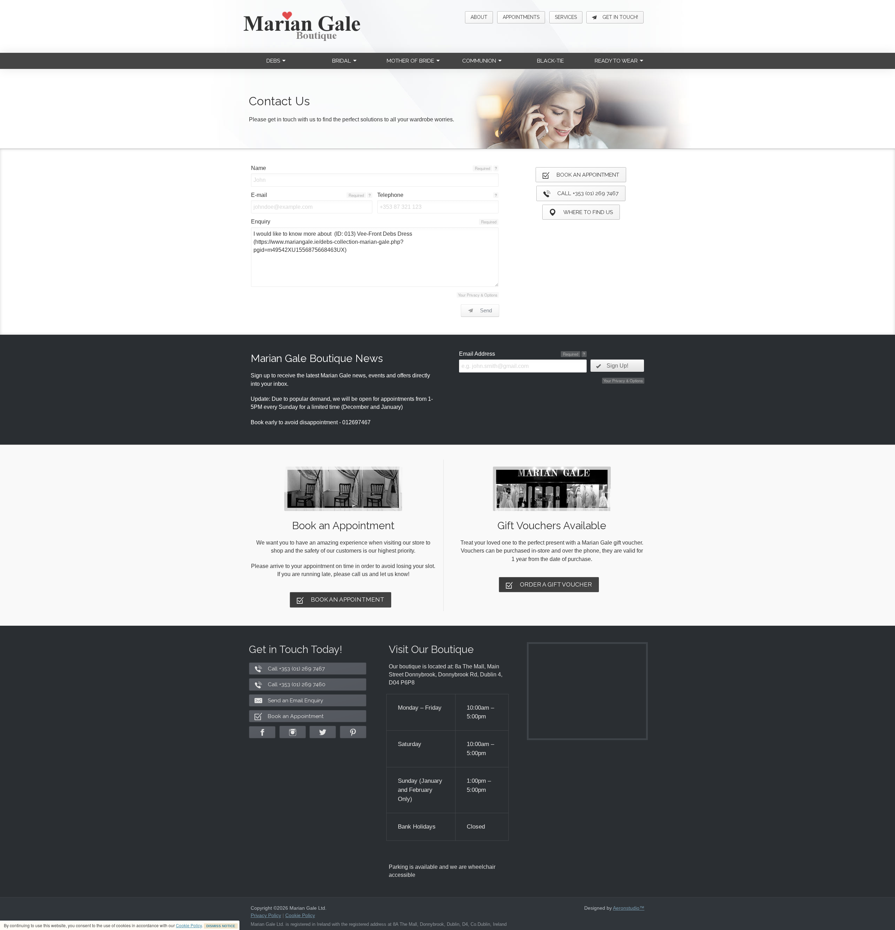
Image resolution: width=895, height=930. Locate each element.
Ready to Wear (616, 60)
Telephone (390, 195)
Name (258, 168)
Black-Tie (550, 60)
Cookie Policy (189, 925)
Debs (273, 60)
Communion (479, 60)
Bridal (341, 60)
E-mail (259, 195)
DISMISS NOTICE (220, 926)
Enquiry (260, 222)
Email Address (477, 354)
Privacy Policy (266, 915)
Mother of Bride (410, 60)
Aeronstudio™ (628, 908)
